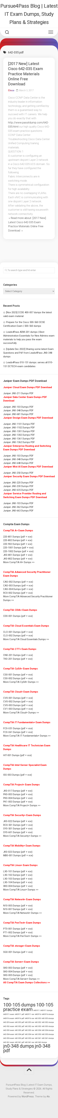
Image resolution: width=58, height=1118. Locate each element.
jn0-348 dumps (18, 1046)
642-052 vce (29, 1026)
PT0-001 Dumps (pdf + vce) (18, 928)
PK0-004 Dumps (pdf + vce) (18, 798)
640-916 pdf (19, 1018)
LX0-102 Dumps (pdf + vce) (17, 875)
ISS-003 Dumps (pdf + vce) (17, 774)
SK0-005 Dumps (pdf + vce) (18, 975)
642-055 (38, 1034)
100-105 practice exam (28, 1007)
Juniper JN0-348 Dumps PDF (18, 410)
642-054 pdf (19, 1034)
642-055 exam (8, 1038)
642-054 (38, 1030)
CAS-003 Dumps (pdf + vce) (18, 585)
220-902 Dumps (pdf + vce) (17, 544)
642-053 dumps (48, 1026)
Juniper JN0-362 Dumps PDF (18, 507)
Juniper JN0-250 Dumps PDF (18, 472)
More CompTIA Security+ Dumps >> (22, 835)
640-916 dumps (48, 1014)
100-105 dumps (19, 1005)
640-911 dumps (46, 1010)
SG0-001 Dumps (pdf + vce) (18, 952)
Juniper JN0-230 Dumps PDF (18, 486)
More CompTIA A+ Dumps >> (18, 562)
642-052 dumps (48, 1022)
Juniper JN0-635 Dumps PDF (18, 489)
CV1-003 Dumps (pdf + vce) (18, 708)
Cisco (11, 90)
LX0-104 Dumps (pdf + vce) (17, 882)
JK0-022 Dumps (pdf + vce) (17, 821)
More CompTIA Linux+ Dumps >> (20, 889)
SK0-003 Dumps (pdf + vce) (18, 967)
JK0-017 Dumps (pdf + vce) (17, 790)
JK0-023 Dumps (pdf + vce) (17, 851)
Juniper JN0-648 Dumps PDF (18, 463)
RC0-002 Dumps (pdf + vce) (18, 592)
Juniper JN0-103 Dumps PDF (18, 406)
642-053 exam (8, 1030)
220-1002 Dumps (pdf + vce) (18, 551)
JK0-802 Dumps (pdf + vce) (17, 558)
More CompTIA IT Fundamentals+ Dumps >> (27, 735)
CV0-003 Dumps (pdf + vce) (18, 705)
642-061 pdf (19, 1042)
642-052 (38, 1022)
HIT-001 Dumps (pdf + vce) (17, 755)
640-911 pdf (19, 1014)
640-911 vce (29, 1014)
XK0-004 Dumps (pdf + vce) (18, 886)
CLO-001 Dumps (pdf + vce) (18, 632)
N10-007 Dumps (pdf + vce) (18, 909)
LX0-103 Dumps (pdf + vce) (17, 878)
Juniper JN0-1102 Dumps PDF (19, 427)
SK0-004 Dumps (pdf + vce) (18, 971)
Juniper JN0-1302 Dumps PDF (19, 434)
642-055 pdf (19, 1038)
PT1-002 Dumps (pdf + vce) (18, 932)
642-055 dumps (48, 1034)
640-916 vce (29, 1018)
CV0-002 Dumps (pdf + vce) (18, 701)
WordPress (28, 1096)
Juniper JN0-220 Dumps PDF (18, 482)
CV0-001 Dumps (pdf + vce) (18, 697)
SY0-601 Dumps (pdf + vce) (18, 832)
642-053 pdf (19, 1030)
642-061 (38, 1038)
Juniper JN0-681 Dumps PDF (18, 414)
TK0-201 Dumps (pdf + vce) (18, 658)
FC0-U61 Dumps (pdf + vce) (18, 732)
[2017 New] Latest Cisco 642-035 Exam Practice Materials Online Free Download (25, 73)
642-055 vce (29, 1038)
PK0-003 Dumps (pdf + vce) (18, 794)
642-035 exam (8, 1022)
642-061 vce (29, 1042)
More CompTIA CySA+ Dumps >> (21, 682)
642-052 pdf (19, 1026)
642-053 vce (29, 1030)
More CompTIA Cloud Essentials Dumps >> (26, 639)
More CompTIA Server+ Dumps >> (21, 978)
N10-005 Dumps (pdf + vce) (18, 905)
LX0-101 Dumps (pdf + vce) (17, 871)
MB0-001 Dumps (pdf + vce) (18, 855)
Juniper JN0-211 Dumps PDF (18, 393)
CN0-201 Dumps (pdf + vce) (18, 655)
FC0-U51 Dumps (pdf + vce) (18, 728)
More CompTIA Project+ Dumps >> (21, 805)
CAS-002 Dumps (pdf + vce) (18, 581)
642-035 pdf (19, 1022)
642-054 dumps (48, 1030)
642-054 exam (8, 1034)
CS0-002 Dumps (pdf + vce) (18, 678)
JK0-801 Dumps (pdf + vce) (17, 554)
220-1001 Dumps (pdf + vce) (18, 547)
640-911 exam (8, 1014)
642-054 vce (29, 1034)
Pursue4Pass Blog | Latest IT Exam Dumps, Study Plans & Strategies (29, 14)
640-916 (38, 1014)
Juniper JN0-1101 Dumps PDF (19, 424)
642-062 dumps (41, 1042)
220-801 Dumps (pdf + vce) (17, 536)
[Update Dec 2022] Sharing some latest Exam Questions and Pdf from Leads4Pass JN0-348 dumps (28, 353)
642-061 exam (8, 1042)
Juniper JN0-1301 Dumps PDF (19, 431)
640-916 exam (8, 1018)
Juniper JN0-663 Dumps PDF (18, 510)
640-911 (36, 1010)
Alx (48, 1096)
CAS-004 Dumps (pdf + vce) (18, 589)
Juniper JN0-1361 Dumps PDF (19, 438)
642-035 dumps (48, 1018)
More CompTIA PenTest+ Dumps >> (22, 936)
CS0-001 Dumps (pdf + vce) (18, 674)
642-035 (38, 1018)
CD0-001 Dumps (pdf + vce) (18, 616)
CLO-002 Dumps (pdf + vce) (18, 635)
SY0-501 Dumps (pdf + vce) (18, 828)
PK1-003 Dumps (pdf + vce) (18, 801)
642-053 (38, 1026)
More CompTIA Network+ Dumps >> (22, 912)
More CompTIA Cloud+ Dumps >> (21, 712)
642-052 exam (8, 1026)
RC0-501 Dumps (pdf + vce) (18, 825)
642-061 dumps (48, 1038)
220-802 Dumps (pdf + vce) (17, 540)
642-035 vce (29, 1022)
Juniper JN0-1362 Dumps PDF (19, 442)
